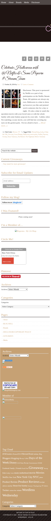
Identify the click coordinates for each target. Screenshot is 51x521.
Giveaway (36, 468)
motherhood (24, 473)
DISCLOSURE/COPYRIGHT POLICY (17, 332)
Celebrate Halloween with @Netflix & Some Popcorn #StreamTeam (22, 73)
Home (3, 2)
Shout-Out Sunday (20, 486)
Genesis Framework (39, 515)
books (42, 132)
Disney (13, 462)
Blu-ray (21, 458)
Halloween (26, 134)
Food (23, 468)
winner (19, 490)
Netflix (40, 134)
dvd (18, 463)
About (11, 2)
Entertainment (33, 463)
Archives (4, 289)
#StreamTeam (35, 132)
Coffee (26, 458)
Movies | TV (16, 132)
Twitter (5, 490)
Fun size (10, 134)
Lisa (18, 84)
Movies (40, 472)
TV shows (45, 486)
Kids (4, 473)
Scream (4, 137)
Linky (8, 473)
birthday (36, 454)
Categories (5, 302)
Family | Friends (15, 468)
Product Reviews (28, 481)
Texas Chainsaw (12, 137)
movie (32, 472)
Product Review (10, 482)
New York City (24, 477)
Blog (40, 454)
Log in (30, 517)
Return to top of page (25, 512)
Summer (30, 486)
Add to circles (7, 261)
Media (26, 2)
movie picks (33, 134)
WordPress (22, 517)
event (40, 463)
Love (12, 473)
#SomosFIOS (17, 454)
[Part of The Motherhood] (11, 418)
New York (12, 477)
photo (41, 477)
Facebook (5, 468)
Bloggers (6, 458)
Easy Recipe (24, 463)
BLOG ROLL (8, 324)
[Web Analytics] (7, 367)
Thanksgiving (37, 486)
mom (16, 473)
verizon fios (12, 490)
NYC (36, 477)
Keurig (46, 468)
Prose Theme (23, 515)
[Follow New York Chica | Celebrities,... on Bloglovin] (12, 204)
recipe (42, 482)
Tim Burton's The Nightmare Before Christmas (31, 137)
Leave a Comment (28, 84)
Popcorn (45, 134)
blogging (15, 458)
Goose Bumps (18, 134)
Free (27, 468)
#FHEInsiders (7, 454)
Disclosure (35, 2)
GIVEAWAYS (8, 336)
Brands (19, 2)
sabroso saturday (7, 486)
